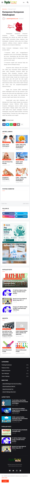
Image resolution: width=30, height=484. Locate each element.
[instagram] (16, 470)
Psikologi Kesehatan (15, 365)
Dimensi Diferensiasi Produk (21, 350)
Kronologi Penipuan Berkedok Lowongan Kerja (19, 430)
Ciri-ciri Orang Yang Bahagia (7, 162)
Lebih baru (4, 203)
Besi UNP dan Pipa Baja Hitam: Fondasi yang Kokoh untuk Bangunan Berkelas (7, 333)
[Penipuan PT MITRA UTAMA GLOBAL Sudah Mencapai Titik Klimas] (7, 309)
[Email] (18, 124)
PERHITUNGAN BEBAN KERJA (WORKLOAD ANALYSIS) (21, 333)
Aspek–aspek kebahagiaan (19, 162)
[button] (2, 2)
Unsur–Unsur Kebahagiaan (5, 145)
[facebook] (9, 470)
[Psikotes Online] (14, 242)
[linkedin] (20, 470)
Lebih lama (25, 203)
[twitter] (13, 470)
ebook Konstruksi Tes (8, 389)
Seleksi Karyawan (15, 370)
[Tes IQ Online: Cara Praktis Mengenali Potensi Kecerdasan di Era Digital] (6, 402)
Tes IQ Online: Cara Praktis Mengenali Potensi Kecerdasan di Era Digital (20, 402)
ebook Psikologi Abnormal (9, 392)
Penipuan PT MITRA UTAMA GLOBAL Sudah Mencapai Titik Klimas (20, 308)
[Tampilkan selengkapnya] (22, 124)
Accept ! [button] (5, 481)
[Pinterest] (14, 124)
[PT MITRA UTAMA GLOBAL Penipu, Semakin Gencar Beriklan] (7, 292)
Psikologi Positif (12, 9)
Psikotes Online (15, 367)
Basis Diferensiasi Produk (7, 350)
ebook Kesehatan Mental (9, 386)
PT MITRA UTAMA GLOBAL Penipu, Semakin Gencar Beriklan (20, 292)
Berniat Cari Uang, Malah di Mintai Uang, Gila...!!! (20, 299)
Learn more (4, 477)
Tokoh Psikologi (15, 376)
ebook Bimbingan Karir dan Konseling (12, 383)
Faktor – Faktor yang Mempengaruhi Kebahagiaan (21, 179)
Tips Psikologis (15, 373)
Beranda (4, 9)
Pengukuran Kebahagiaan (5, 178)
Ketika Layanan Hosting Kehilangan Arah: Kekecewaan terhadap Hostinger (20, 418)
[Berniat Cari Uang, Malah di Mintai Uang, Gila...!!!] (7, 301)
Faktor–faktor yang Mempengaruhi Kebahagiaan (21, 146)
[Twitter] (7, 124)
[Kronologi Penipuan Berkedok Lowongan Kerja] (6, 432)
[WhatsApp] (11, 124)
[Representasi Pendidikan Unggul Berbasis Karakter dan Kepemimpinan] (6, 411)
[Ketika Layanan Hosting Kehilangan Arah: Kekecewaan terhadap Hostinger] (6, 419)
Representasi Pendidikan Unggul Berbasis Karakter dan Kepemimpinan (19, 410)
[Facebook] (4, 124)
